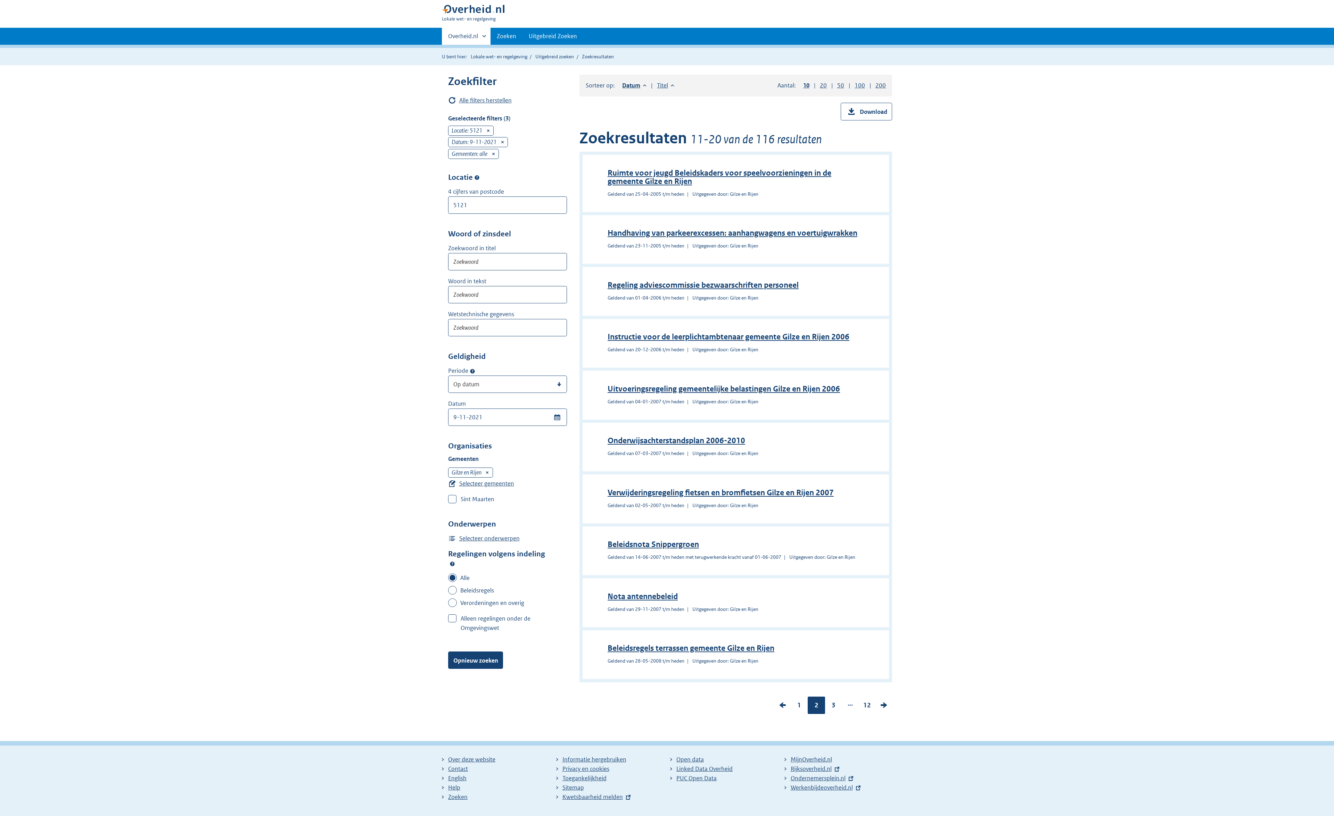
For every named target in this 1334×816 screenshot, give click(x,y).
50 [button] (840, 85)
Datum (457, 404)
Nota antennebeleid (643, 596)
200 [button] (880, 85)
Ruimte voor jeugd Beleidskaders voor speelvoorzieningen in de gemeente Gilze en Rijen (719, 177)
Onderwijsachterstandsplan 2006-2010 (676, 440)
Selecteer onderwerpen (489, 538)
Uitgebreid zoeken (554, 56)
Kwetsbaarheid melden (592, 797)
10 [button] (806, 85)
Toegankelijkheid (584, 778)
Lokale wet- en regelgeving (499, 56)
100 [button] (860, 85)
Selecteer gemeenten (486, 483)
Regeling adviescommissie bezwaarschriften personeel (703, 285)
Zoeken (506, 36)
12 (867, 706)
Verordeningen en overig (492, 603)
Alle (465, 578)
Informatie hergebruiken (594, 759)
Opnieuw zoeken (475, 660)
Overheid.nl (463, 38)
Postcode (477, 178)
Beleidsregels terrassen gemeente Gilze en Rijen (691, 648)
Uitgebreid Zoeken (553, 36)
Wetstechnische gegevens (481, 314)
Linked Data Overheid (704, 769)
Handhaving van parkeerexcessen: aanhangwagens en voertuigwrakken (732, 233)
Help (454, 787)
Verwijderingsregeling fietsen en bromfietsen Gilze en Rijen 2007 (721, 492)
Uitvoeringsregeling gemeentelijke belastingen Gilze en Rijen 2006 (724, 389)
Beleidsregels (477, 590)
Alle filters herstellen (485, 100)
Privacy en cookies (585, 769)
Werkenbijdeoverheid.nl (822, 787)
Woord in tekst (467, 281)
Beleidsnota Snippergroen (653, 544)
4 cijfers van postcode (476, 191)
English (457, 778)
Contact (458, 769)
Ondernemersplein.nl (818, 778)
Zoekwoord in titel (472, 248)
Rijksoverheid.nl (811, 769)
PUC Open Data (696, 778)
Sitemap (573, 787)
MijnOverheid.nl (811, 759)
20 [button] (823, 85)
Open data (690, 759)
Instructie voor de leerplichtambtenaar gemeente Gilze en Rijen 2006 (728, 337)
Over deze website (471, 759)
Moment (472, 371)
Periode (458, 371)
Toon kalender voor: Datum (557, 417)
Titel (665, 85)
